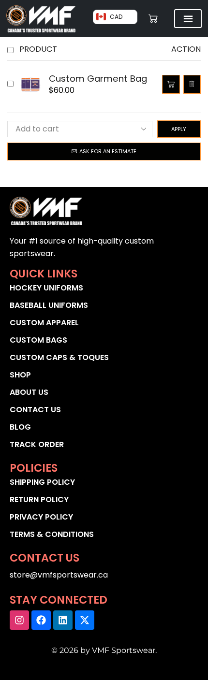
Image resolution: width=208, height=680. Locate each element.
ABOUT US (29, 392)
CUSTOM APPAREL (44, 322)
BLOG (20, 427)
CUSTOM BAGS (38, 340)
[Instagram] (19, 620)
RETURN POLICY (39, 499)
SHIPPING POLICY (42, 482)
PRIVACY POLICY (41, 516)
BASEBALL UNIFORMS (49, 305)
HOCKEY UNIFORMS (46, 287)
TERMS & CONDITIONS (52, 534)
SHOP (20, 374)
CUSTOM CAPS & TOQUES (59, 357)
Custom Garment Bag (98, 78)
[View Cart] (153, 18)
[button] (170, 84)
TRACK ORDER (37, 444)
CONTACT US (35, 409)
